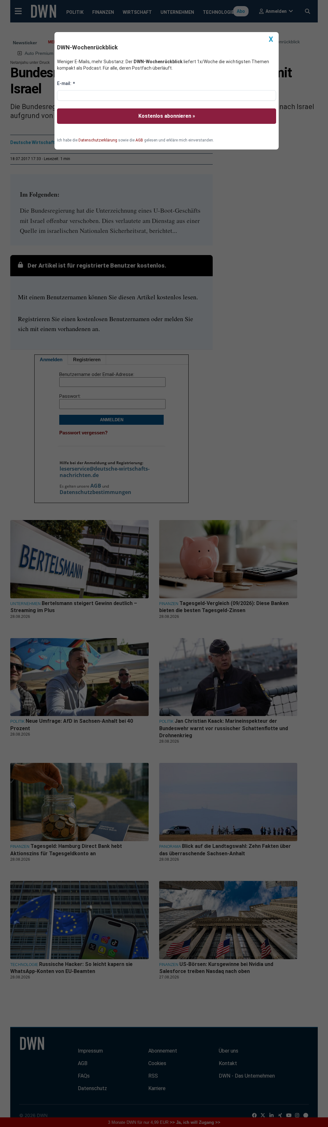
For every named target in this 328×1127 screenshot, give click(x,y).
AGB (139, 140)
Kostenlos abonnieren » (166, 116)
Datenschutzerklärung (97, 140)
